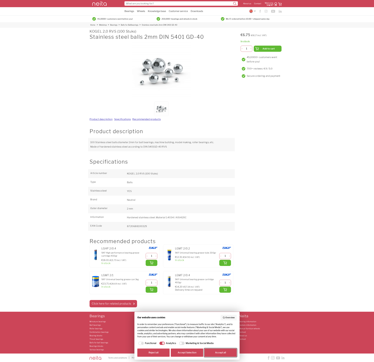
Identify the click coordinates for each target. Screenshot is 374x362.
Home (92, 25)
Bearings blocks (96, 346)
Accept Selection (187, 352)
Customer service (178, 11)
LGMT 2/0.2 (182, 248)
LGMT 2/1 (107, 275)
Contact (257, 3)
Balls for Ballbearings (129, 25)
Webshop (103, 25)
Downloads (197, 11)
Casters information (247, 325)
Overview (230, 317)
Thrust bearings (96, 339)
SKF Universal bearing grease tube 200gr (195, 252)
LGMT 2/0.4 (182, 275)
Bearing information (247, 321)
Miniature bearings (98, 321)
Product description (101, 119)
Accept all (220, 352)
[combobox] (181, 3)
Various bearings (97, 350)
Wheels (141, 11)
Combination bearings (99, 332)
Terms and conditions (117, 358)
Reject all (154, 352)
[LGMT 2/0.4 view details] (169, 281)
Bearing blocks (96, 336)
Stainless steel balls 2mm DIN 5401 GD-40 (159, 25)
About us (247, 3)
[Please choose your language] (252, 11)
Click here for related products (111, 303)
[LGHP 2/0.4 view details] (95, 255)
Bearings (129, 11)
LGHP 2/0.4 (108, 248)
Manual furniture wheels (249, 328)
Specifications (122, 119)
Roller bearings (96, 328)
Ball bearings (95, 325)
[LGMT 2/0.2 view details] (169, 255)
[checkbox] (146, 343)
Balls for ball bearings (99, 343)
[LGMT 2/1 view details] (95, 281)
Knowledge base (157, 11)
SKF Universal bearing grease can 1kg (120, 279)
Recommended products (146, 119)
